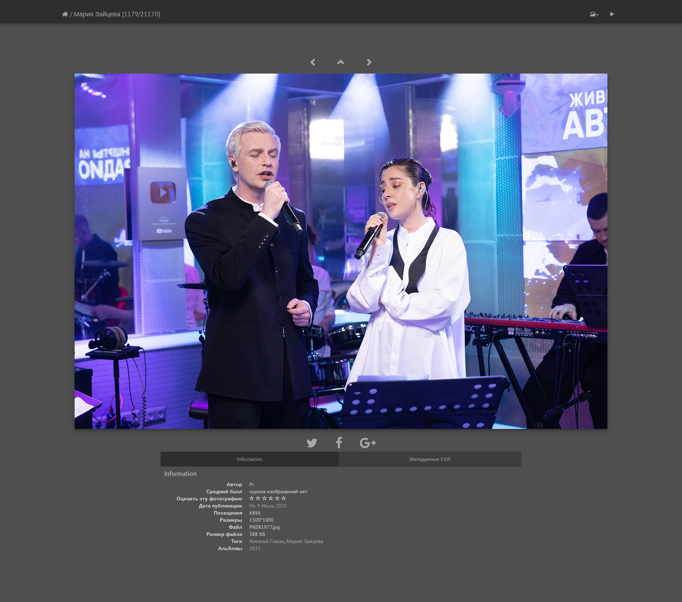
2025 (255, 548)
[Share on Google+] (368, 443)
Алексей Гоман (267, 541)
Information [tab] (249, 459)
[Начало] (65, 14)
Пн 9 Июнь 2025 (268, 505)
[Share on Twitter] (313, 443)
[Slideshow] (612, 14)
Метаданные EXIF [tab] (430, 459)
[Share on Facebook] (340, 443)
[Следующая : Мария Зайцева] (368, 62)
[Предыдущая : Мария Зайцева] (314, 62)
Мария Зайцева (97, 14)
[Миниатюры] (342, 62)
